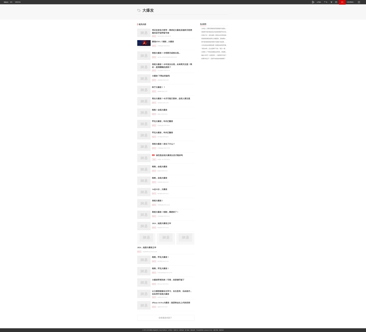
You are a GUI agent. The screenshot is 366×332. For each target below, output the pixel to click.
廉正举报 (216, 330)
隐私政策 (193, 330)
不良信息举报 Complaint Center (204, 330)
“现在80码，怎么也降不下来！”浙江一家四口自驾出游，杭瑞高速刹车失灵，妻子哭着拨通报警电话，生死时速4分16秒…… (215, 48)
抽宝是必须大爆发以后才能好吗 (169, 155)
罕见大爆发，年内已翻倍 (162, 121)
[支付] (331, 2)
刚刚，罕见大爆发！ (160, 257)
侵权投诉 (221, 330)
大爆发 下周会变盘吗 (161, 76)
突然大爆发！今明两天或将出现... (166, 53)
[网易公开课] (319, 2)
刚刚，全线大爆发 (159, 167)
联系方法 (176, 330)
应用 (11, 2)
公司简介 (170, 330)
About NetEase (163, 330)
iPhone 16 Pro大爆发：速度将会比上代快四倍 (171, 303)
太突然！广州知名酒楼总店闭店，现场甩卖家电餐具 (215, 52)
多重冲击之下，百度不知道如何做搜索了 (213, 58)
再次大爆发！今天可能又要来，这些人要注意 (171, 98)
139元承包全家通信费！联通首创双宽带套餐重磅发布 (215, 45)
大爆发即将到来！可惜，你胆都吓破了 (168, 280)
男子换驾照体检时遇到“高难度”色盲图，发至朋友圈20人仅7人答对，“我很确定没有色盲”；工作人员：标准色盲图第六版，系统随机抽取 (215, 42)
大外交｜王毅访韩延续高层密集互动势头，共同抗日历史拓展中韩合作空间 (215, 28)
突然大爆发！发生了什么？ (163, 144)
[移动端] (313, 2)
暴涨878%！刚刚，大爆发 (163, 42)
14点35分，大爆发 (159, 189)
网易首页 (6, 2)
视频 (154, 159)
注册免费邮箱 (350, 2)
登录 (342, 2)
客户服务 (187, 330)
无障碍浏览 (18, 2)
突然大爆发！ (157, 201)
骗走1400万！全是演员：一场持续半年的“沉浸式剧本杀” (215, 55)
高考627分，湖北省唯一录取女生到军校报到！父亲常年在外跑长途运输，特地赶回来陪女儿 (215, 35)
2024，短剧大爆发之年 (161, 223)
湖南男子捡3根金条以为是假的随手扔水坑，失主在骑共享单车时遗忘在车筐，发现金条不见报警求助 (215, 32)
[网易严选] (326, 2)
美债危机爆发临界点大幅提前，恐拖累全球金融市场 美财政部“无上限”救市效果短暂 (215, 38)
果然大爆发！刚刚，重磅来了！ (165, 212)
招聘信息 (181, 330)
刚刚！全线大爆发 (159, 110)
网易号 (154, 36)
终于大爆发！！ (158, 87)
